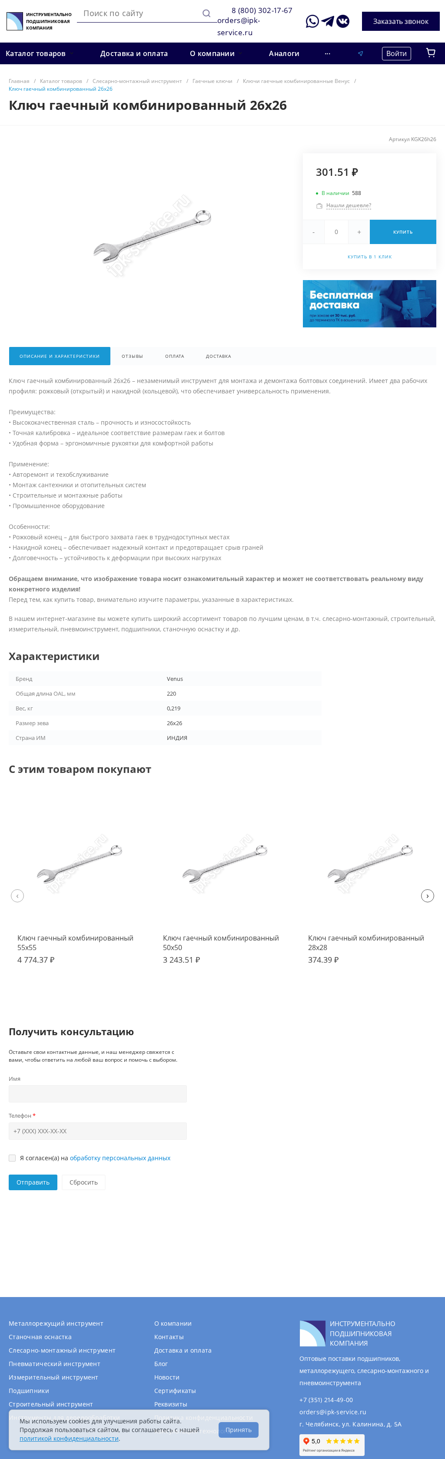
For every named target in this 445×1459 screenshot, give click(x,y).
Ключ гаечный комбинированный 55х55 (75, 942)
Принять (239, 1430)
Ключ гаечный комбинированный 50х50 (221, 942)
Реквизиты (171, 1404)
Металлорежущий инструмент (56, 1323)
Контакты (169, 1337)
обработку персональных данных (120, 1158)
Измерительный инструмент (54, 1377)
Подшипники (29, 1390)
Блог (161, 1364)
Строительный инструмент (51, 1404)
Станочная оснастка (40, 1337)
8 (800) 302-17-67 (262, 10)
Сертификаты (175, 1390)
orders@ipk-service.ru (332, 1412)
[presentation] (17, 895)
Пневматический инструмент (54, 1364)
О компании (173, 1323)
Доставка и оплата (183, 1350)
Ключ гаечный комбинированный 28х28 (366, 942)
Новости (167, 1377)
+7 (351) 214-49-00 (326, 1400)
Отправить (33, 1182)
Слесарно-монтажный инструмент (62, 1350)
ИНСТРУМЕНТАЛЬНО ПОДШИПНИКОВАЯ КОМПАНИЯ (49, 21)
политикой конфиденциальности (69, 1438)
